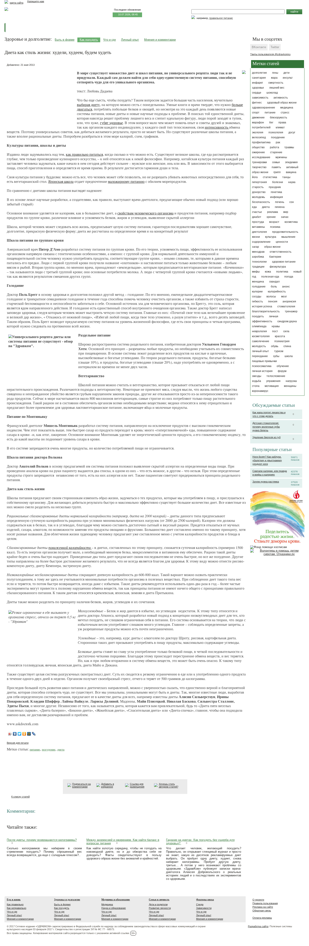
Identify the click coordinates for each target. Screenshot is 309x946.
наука (291, 182)
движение (258, 117)
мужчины (281, 157)
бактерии (275, 256)
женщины (290, 386)
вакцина (291, 172)
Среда (199, 904)
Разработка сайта (258, 926)
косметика (291, 222)
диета (266, 207)
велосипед (259, 137)
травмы (289, 147)
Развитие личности (160, 908)
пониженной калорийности (69, 547)
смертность (275, 82)
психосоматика (261, 366)
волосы (271, 296)
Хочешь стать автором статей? (168, 785)
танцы (286, 177)
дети (286, 72)
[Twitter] (19, 734)
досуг (291, 132)
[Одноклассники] (24, 734)
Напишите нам (35, 1)
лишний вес (276, 87)
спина (287, 346)
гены (275, 72)
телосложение (275, 376)
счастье (257, 212)
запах (284, 217)
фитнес (257, 102)
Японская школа (61, 181)
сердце (256, 92)
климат (280, 127)
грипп (277, 172)
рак (278, 142)
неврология (259, 331)
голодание (259, 286)
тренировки (259, 162)
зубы (276, 356)
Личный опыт (130, 39)
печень (279, 202)
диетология (259, 231)
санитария (259, 77)
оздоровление (261, 241)
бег (271, 122)
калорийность (277, 291)
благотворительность (266, 311)
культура (270, 236)
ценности (282, 241)
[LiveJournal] (33, 734)
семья (276, 162)
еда (254, 207)
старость (258, 187)
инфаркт (257, 82)
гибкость (257, 301)
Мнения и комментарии (160, 39)
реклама (272, 212)
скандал (274, 281)
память (276, 167)
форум (282, 371)
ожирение (258, 152)
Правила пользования (265, 903)
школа (289, 356)
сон (291, 202)
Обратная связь (261, 910)
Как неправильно (16, 908)
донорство (259, 192)
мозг (284, 296)
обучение (283, 366)
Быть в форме (64, 39)
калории (257, 291)
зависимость (260, 97)
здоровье (258, 87)
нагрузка (291, 381)
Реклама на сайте (262, 907)
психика (275, 226)
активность (280, 97)
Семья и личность (159, 899)
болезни (277, 182)
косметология (261, 336)
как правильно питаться (84, 154)
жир (285, 212)
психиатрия (282, 341)
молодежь (258, 197)
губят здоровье (111, 122)
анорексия (289, 301)
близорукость (278, 117)
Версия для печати (18, 742)
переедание (260, 356)
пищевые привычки (264, 361)
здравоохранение (263, 107)
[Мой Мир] (29, 734)
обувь (274, 346)
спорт (255, 112)
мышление (288, 236)
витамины (258, 226)
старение (276, 152)
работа (274, 147)
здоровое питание (284, 261)
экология (257, 132)
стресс (285, 112)
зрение (271, 217)
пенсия (272, 301)
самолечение (260, 341)
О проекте (258, 899)
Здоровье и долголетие (67, 899)
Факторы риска (205, 899)
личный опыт (260, 351)
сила (286, 331)
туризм (278, 351)
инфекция (276, 197)
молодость (259, 346)
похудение (278, 137)
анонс (286, 286)
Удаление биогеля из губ (266, 437)
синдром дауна (287, 321)
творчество (259, 167)
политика (282, 271)
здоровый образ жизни (282, 102)
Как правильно (15, 904)
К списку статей (20, 796)
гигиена (280, 207)
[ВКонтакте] (14, 734)
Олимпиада (259, 326)
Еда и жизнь (14, 899)
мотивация (272, 386)
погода (288, 276)
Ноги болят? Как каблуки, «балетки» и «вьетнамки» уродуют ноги (267, 460)
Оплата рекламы (262, 917)
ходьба (256, 381)
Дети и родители (158, 904)
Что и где (109, 39)
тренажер (291, 311)
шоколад (272, 92)
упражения (273, 381)
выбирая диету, (89, 104)
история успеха (262, 306)
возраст (274, 222)
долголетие (259, 72)
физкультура (278, 266)
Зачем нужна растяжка (265, 481)
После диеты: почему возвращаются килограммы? (42, 840)
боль (274, 286)
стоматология (286, 306)
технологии (259, 261)
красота (280, 336)
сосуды (256, 296)
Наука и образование (113, 908)
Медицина (107, 904)
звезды (256, 376)
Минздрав (258, 251)
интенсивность (217, 127)
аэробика (258, 256)
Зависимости (204, 908)
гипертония (259, 182)
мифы (256, 271)
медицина (286, 107)
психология (276, 132)
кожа (268, 271)
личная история (262, 371)
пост (275, 331)
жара (274, 77)
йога (255, 177)
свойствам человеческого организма (145, 213)
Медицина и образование (115, 899)
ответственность (280, 251)
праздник (275, 187)
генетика (276, 192)
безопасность (261, 202)
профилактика (261, 142)
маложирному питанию (126, 181)
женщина (258, 281)
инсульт (288, 77)
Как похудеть (89, 39)
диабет (256, 217)
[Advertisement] (41, 96)
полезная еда (270, 276)
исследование (261, 157)
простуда (258, 222)
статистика (270, 177)
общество (258, 147)
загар (255, 246)
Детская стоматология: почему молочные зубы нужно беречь (266, 427)
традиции (258, 266)
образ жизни (272, 246)
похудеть (258, 316)
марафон (258, 122)
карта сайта (16, 2)
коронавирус (260, 391)
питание (270, 112)
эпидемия (291, 162)
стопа (255, 386)
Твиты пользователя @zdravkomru (270, 54)
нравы (276, 326)
